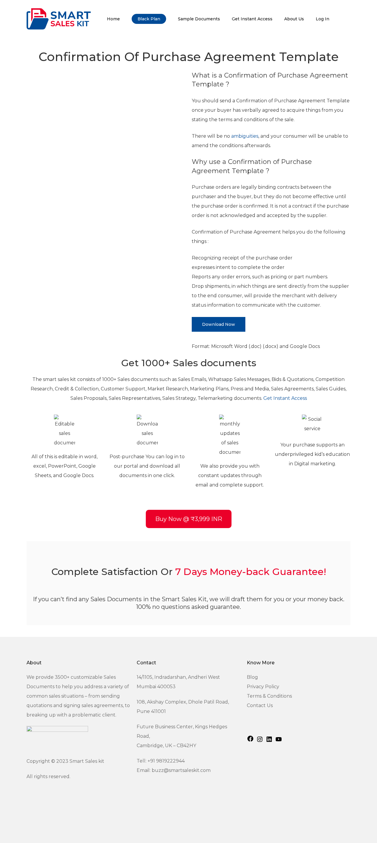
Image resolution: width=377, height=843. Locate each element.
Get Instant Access (285, 398)
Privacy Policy (263, 686)
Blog (252, 677)
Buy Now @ (188, 518)
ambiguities (244, 136)
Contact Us (260, 705)
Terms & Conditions (269, 696)
